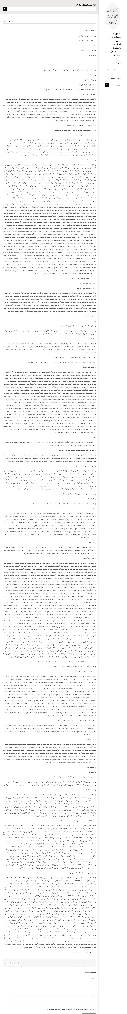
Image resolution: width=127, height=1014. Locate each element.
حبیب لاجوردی (83, 952)
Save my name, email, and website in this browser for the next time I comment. (70, 1009)
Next (5, 22)
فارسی (79, 952)
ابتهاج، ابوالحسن (89, 952)
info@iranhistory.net (116, 78)
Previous (11, 22)
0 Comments (72, 952)
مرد (77, 952)
